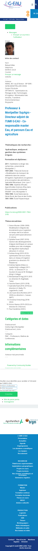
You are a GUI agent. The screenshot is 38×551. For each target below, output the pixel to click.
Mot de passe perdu (11, 399)
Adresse (8, 81)
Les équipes (22, 451)
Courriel (8, 72)
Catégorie (8, 334)
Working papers (22, 523)
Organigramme (22, 446)
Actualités (22, 441)
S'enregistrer (9, 402)
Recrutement (22, 453)
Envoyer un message (13, 74)
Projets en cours (23, 468)
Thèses (22, 520)
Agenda (22, 443)
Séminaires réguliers (22, 477)
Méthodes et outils (22, 528)
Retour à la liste (27, 313)
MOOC (22, 500)
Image (7, 41)
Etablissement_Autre (13, 329)
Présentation (22, 438)
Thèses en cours (23, 498)
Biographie (9, 102)
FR (34, 13)
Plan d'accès (21, 539)
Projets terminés (23, 471)
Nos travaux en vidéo (22, 530)
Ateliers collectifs (22, 503)
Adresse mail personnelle (14, 355)
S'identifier (8, 394)
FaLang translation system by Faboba (13, 367)
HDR (22, 518)
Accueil (5, 19)
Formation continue (23, 493)
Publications (22, 515)
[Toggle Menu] (10, 26)
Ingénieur (22, 490)
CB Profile (12, 19)
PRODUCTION (23, 510)
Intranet (24, 542)
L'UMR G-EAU (22, 436)
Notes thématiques (22, 525)
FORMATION (22, 485)
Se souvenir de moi (7, 390)
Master (22, 488)
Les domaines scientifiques (22, 448)
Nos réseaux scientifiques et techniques (22, 474)
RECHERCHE (22, 461)
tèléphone (9, 67)
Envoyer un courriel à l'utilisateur (21, 36)
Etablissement (10, 325)
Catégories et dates (16, 319)
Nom (7, 63)
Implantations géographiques (22, 466)
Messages (13, 32)
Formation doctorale (22, 495)
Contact (11, 539)
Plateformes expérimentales (22, 463)
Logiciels (22, 513)
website (8, 77)
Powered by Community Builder (19, 365)
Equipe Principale (11, 88)
